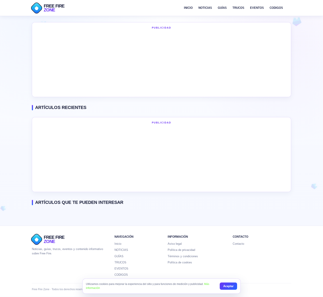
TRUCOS (238, 7)
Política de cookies (180, 262)
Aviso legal (175, 243)
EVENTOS (257, 7)
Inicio (117, 243)
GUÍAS (222, 7)
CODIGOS (276, 7)
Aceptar (228, 286)
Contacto (238, 243)
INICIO (188, 7)
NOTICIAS (205, 7)
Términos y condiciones (183, 256)
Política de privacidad (181, 250)
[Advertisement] (161, 62)
